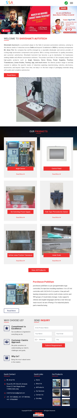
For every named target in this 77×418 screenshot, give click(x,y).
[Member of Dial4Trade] (38, 414)
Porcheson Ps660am (43, 282)
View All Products (38, 270)
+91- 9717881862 (24, 397)
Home (38, 380)
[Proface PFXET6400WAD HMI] (66, 383)
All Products (40, 387)
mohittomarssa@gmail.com (16, 393)
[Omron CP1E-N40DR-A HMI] (57, 393)
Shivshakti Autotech (38, 410)
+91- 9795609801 (12, 399)
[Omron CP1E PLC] (66, 393)
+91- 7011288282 (12, 397)
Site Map (39, 398)
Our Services (40, 391)
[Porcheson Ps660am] (57, 383)
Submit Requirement (53, 345)
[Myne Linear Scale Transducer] (66, 402)
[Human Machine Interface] (57, 402)
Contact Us (39, 395)
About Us (39, 383)
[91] (36, 340)
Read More (11, 75)
